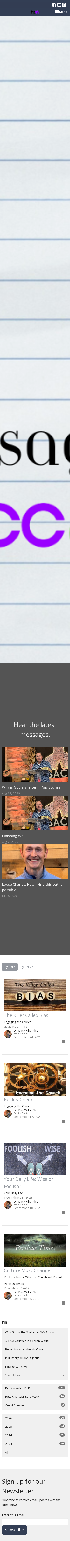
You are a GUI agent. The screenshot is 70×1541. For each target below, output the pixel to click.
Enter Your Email (13, 1515)
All (6, 1452)
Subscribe (14, 1529)
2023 (34, 1444)
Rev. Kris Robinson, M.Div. (34, 1396)
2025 (34, 1426)
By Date (9, 967)
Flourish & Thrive (16, 1367)
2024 (34, 1435)
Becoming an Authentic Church (25, 1349)
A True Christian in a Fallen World (27, 1341)
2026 (34, 1418)
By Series (27, 967)
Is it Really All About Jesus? (23, 1358)
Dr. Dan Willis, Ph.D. (34, 1388)
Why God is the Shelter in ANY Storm (29, 1332)
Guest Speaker (34, 1405)
